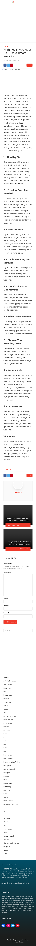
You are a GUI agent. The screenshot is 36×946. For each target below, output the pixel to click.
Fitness (6, 734)
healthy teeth (8, 759)
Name (6, 598)
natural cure (8, 783)
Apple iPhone (8, 684)
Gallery (6, 741)
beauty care (8, 695)
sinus (5, 815)
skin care (7, 818)
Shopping (7, 811)
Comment (7, 572)
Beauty (6, 692)
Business (6, 699)
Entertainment (9, 723)
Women (6, 850)
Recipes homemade (11, 804)
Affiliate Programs (10, 681)
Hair (5, 744)
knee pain (7, 773)
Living (5, 780)
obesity (6, 797)
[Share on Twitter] (8, 65)
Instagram (7, 766)
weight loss (7, 847)
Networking (7, 787)
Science (6, 808)
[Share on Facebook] (5, 65)
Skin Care (7, 822)
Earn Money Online (10, 716)
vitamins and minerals (11, 843)
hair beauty (8, 748)
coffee (6, 706)
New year (7, 790)
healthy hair (8, 755)
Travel (6, 833)
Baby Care (7, 688)
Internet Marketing (10, 769)
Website (7, 613)
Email (6, 606)
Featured (7, 730)
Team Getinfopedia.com (20, 941)
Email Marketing (9, 720)
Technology (8, 829)
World (6, 854)
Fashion (6, 727)
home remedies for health (13, 762)
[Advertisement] (18, 24)
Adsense (6, 677)
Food (5, 737)
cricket (6, 709)
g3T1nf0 (8, 60)
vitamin (6, 840)
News (5, 794)
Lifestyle (6, 46)
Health (6, 751)
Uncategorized (9, 836)
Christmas (7, 702)
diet (5, 713)
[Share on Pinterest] (11, 65)
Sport (5, 825)
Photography (8, 801)
